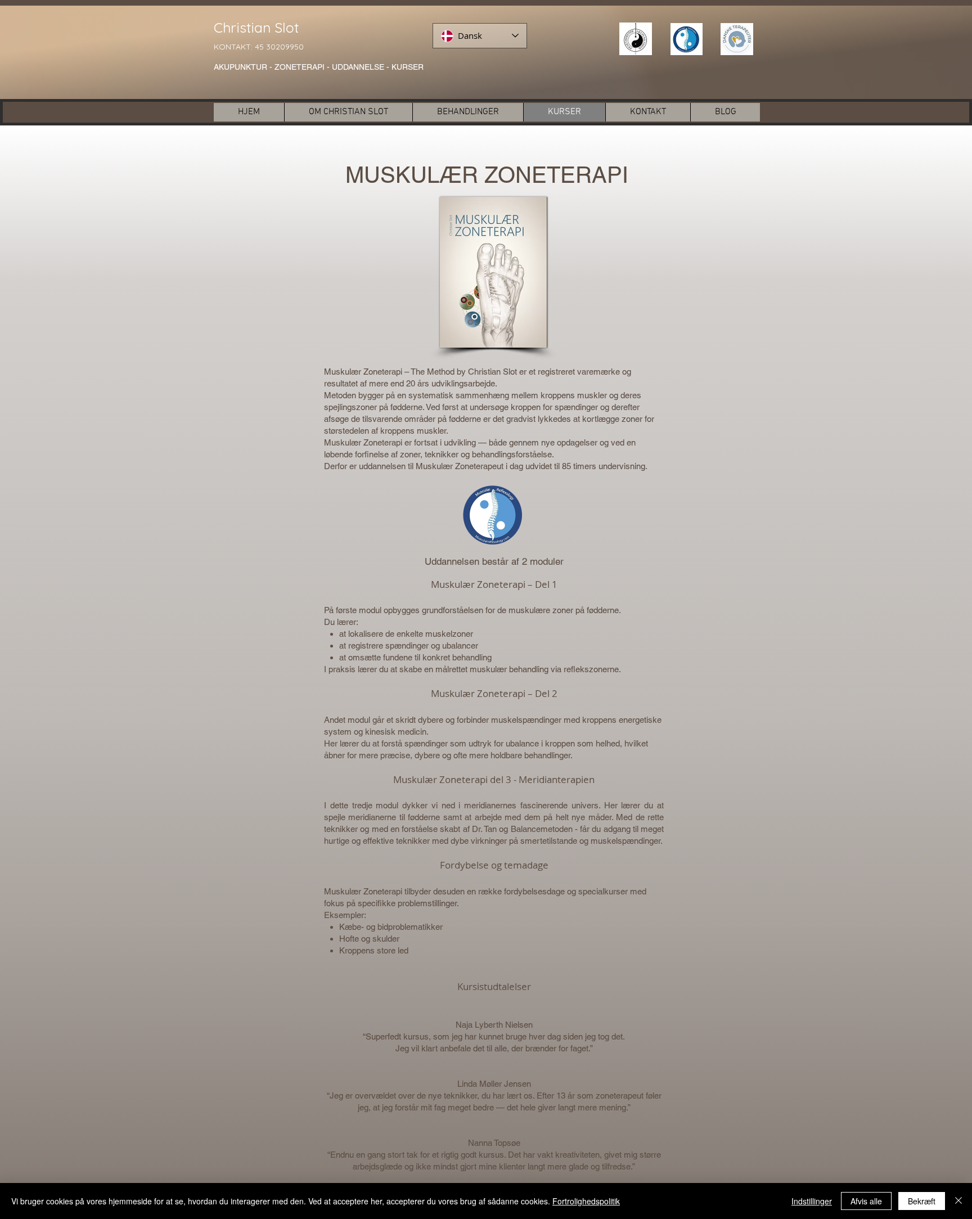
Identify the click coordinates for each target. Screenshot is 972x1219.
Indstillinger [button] (811, 1201)
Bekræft (921, 1201)
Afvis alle (866, 1201)
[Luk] (958, 1201)
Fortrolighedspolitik (586, 1201)
